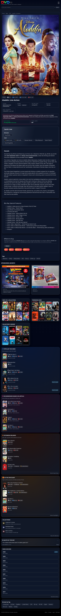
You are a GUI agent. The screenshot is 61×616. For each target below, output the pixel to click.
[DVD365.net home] (6, 2)
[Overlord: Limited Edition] (12, 330)
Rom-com (5, 606)
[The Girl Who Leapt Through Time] (5, 340)
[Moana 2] (19, 316)
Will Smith (19, 140)
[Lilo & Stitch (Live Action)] (5, 316)
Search (57, 7)
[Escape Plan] (49, 316)
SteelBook (18, 604)
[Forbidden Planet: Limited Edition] (26, 330)
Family (10, 258)
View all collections (54, 535)
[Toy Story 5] (5, 306)
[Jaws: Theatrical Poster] (12, 340)
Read (57, 544)
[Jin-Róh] (42, 316)
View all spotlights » (54, 515)
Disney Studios (17, 258)
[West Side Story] (35, 316)
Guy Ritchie (8, 135)
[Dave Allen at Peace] (56, 316)
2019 (10, 13)
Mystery (10, 606)
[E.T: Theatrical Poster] (19, 340)
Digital (45, 604)
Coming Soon (6, 604)
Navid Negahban (9, 143)
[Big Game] (49, 306)
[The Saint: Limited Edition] (5, 330)
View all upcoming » (54, 473)
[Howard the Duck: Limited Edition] (19, 330)
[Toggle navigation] (59, 2)
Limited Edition (25, 604)
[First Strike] (42, 306)
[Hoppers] (12, 306)
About (46, 612)
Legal (53, 612)
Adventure (5, 258)
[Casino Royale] (56, 306)
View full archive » (55, 596)
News (7, 13)
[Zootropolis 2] (19, 306)
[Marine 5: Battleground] (35, 306)
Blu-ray (27, 258)
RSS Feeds (58, 612)
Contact (49, 612)
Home (3, 13)
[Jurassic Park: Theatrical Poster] (26, 340)
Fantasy (15, 606)
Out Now (12, 604)
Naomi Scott (9, 140)
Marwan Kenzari (29, 140)
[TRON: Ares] (26, 306)
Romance (51, 604)
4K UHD (38, 258)
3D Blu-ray (32, 258)
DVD (23, 258)
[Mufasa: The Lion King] (12, 316)
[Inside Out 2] (26, 316)
